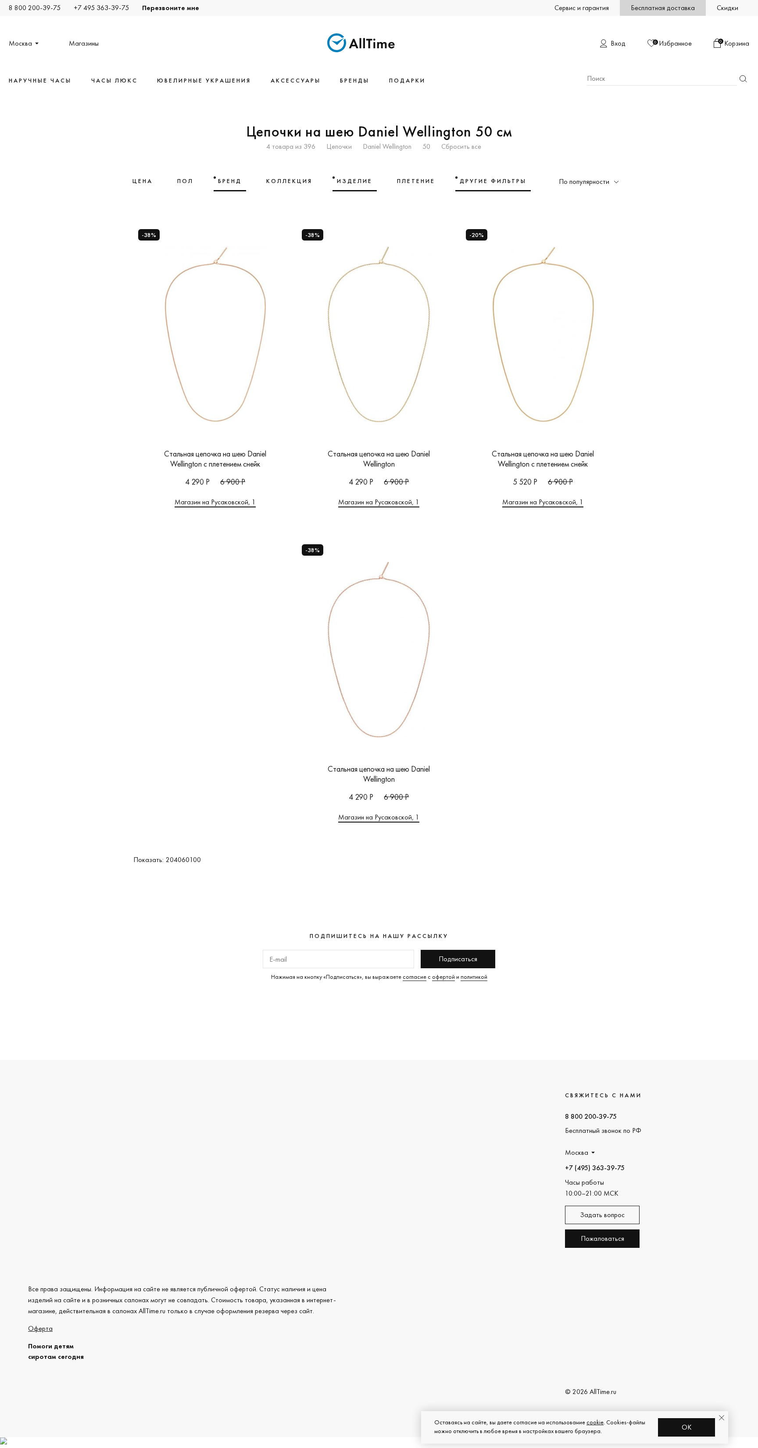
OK (687, 1427)
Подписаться (458, 958)
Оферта (40, 1328)
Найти (743, 79)
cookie (595, 1422)
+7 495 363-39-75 (101, 7)
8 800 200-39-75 (35, 7)
